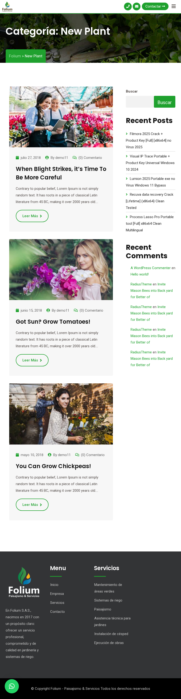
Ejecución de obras (109, 643)
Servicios (57, 603)
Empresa (57, 594)
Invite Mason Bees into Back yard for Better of (152, 290)
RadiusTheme (141, 284)
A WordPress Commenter (151, 268)
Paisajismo (102, 609)
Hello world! (140, 274)
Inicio (54, 585)
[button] (12, 686)
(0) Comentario (90, 158)
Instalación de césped (111, 634)
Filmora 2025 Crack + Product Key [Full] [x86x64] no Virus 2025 (148, 140)
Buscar (132, 91)
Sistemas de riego (108, 600)
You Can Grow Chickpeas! (53, 466)
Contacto (57, 612)
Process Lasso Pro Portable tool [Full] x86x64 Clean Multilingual (150, 223)
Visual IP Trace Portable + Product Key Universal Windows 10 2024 (150, 163)
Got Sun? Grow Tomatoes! (53, 322)
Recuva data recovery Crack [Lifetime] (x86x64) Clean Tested (149, 201)
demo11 (61, 158)
